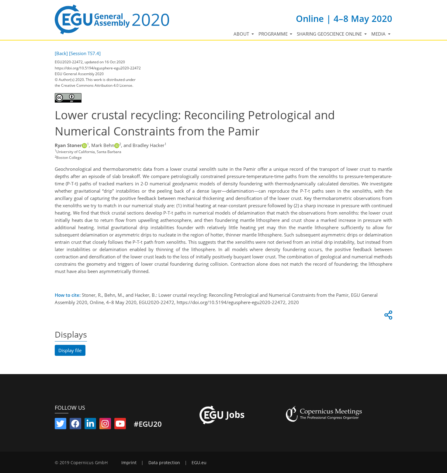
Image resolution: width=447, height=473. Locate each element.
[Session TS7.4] (85, 53)
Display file (69, 350)
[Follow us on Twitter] (60, 425)
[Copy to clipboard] (387, 317)
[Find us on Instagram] (105, 425)
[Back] (61, 53)
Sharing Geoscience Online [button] (330, 34)
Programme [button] (273, 34)
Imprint (129, 462)
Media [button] (379, 34)
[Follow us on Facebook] (75, 425)
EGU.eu (199, 462)
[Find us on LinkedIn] (90, 425)
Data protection (164, 462)
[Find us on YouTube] (120, 425)
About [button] (242, 34)
